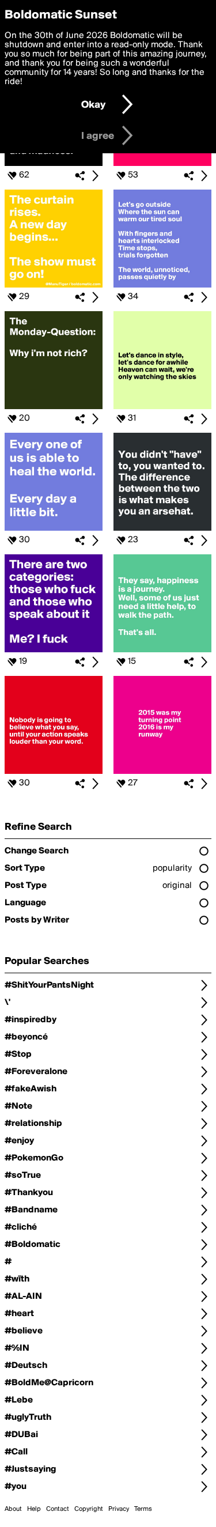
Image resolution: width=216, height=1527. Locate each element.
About (13, 1509)
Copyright (88, 1509)
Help (34, 1509)
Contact (57, 1509)
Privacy (118, 1509)
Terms (143, 1509)
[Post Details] (95, 175)
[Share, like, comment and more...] (54, 163)
